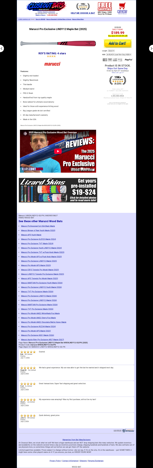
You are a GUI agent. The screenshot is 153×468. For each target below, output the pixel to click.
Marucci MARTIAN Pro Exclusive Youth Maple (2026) (41, 283)
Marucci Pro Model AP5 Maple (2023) (36, 331)
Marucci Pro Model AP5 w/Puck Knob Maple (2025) (41, 257)
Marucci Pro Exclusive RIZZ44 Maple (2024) (38, 326)
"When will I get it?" (117, 72)
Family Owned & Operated (46, 12)
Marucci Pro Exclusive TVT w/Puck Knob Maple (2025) (42, 252)
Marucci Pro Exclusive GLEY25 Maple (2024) (38, 239)
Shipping (83, 461)
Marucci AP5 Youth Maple (31, 235)
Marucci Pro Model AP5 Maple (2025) (36, 265)
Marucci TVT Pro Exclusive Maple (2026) (37, 292)
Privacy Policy (55, 461)
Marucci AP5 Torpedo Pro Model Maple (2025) (39, 278)
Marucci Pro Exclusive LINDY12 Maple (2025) (39, 261)
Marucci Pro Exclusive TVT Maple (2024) (37, 244)
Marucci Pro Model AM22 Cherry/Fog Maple (38, 318)
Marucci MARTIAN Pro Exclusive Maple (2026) (39, 305)
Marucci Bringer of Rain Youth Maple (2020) (38, 230)
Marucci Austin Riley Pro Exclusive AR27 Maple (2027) (42, 340)
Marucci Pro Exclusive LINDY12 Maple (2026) (39, 296)
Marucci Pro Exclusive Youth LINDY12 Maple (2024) (41, 248)
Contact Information (70, 461)
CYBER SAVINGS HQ (24, 19)
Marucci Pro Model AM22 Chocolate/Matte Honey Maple (43, 322)
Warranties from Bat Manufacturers (76, 440)
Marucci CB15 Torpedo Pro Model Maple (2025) (40, 270)
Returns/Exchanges (95, 461)
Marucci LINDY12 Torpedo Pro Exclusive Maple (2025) (42, 274)
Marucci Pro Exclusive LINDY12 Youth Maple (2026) (41, 287)
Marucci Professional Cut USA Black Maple (38, 226)
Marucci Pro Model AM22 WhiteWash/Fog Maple (40, 313)
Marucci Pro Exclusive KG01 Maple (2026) (37, 335)
